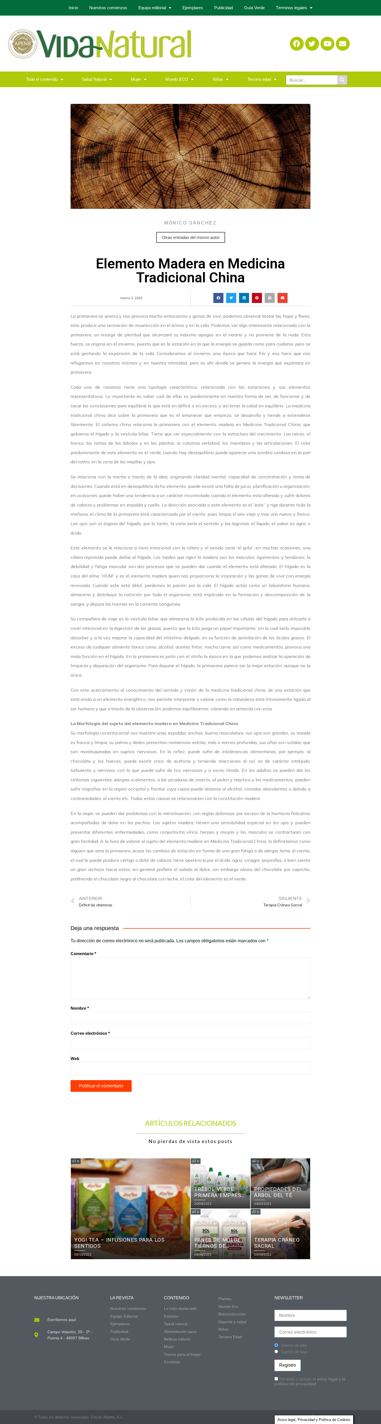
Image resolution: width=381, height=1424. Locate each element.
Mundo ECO (176, 79)
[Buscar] (342, 80)
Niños (218, 79)
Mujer (136, 79)
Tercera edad (259, 79)
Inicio (73, 7)
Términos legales (291, 7)
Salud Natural (94, 79)
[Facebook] (297, 44)
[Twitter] (312, 44)
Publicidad (223, 7)
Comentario (83, 953)
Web (75, 1058)
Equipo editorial (152, 7)
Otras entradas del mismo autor (191, 237)
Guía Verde (254, 7)
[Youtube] (327, 44)
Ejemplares (192, 7)
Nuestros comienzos (108, 7)
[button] (218, 298)
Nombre (80, 1008)
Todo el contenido (42, 79)
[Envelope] (343, 44)
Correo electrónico (90, 1033)
